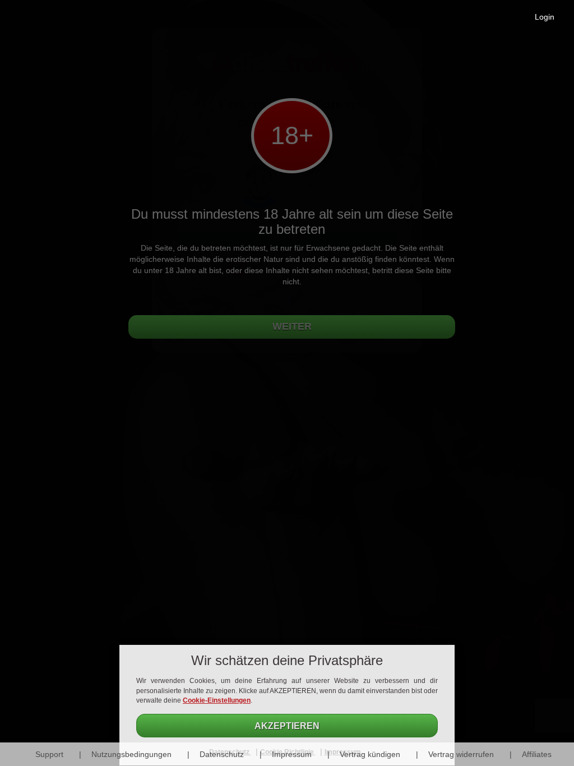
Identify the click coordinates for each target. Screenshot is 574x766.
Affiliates (537, 754)
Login (544, 16)
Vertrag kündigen (370, 754)
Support (49, 754)
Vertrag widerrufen (461, 754)
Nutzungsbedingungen (131, 754)
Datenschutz (222, 754)
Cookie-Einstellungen (217, 700)
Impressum (292, 754)
